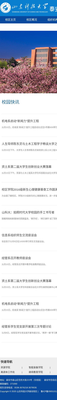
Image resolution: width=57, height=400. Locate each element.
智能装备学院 (36, 367)
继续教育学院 (36, 372)
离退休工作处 (8, 372)
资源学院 (5, 367)
